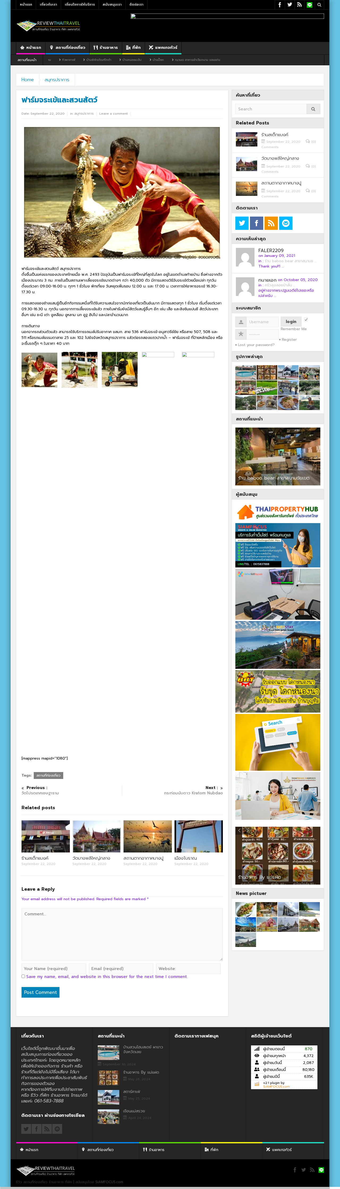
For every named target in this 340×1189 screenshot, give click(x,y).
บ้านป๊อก (112, 60)
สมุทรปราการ (57, 79)
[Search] (313, 109)
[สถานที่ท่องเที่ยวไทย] (48, 25)
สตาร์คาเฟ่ (248, 877)
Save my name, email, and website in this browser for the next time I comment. (107, 976)
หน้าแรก (26, 4)
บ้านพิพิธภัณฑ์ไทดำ (53, 60)
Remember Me (294, 329)
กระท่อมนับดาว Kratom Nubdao (193, 790)
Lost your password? (256, 345)
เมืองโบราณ (186, 858)
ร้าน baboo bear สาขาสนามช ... (291, 261)
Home (28, 79)
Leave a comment (113, 113)
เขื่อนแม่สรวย (134, 1111)
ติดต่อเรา (136, 4)
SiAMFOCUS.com (276, 1086)
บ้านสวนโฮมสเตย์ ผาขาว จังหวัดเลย (143, 1049)
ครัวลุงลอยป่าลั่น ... (280, 285)
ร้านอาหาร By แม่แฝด (141, 1072)
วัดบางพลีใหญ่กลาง (91, 858)
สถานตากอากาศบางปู (143, 858)
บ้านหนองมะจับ (86, 60)
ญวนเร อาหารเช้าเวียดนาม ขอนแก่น (152, 60)
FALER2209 (271, 250)
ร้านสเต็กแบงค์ (35, 858)
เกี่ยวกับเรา (48, 4)
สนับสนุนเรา (112, 4)
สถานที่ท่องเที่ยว (70, 47)
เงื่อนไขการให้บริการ (80, 4)
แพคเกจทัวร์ (166, 47)
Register (289, 339)
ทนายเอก (267, 280)
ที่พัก (136, 47)
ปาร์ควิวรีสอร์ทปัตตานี (259, 478)
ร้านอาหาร (109, 47)
